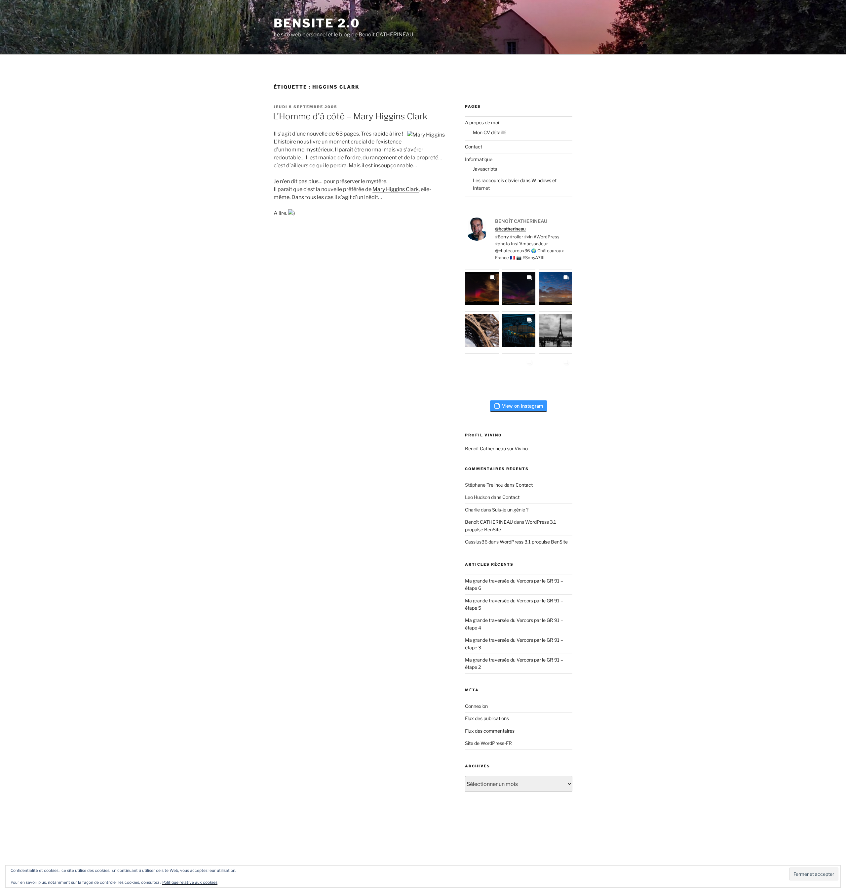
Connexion (476, 706)
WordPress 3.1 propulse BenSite (534, 542)
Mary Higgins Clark (395, 189)
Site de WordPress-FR (488, 743)
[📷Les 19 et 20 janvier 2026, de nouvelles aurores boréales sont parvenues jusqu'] (518, 288)
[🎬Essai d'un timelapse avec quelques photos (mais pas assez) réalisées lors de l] (482, 288)
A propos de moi (482, 122)
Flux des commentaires (490, 731)
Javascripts (485, 169)
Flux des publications (487, 718)
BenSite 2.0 (317, 23)
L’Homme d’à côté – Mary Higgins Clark (350, 116)
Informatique (478, 159)
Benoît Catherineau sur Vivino (496, 448)
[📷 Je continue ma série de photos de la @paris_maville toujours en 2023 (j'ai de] (555, 330)
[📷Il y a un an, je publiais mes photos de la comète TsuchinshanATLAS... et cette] (555, 288)
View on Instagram (522, 406)
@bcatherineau (510, 228)
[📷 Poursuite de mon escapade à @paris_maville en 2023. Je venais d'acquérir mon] (518, 330)
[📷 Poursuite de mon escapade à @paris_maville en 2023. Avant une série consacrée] (482, 330)
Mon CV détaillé (489, 132)
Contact (473, 146)
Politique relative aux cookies (189, 882)
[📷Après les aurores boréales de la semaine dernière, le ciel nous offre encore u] (555, 372)
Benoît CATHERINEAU (489, 522)
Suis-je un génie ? (510, 509)
